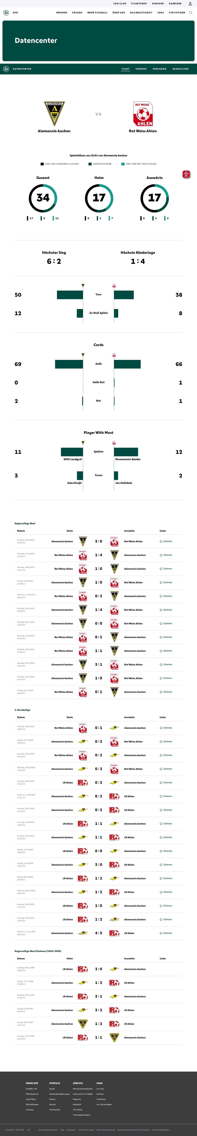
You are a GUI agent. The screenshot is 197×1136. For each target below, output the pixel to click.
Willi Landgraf (73, 459)
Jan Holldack (123, 483)
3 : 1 (98, 664)
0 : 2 (98, 596)
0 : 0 (98, 623)
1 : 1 (98, 651)
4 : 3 (98, 933)
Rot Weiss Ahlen (133, 541)
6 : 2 (98, 796)
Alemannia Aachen (62, 541)
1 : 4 (98, 555)
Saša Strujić (74, 483)
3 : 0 (98, 541)
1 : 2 (98, 878)
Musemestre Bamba (127, 459)
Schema (167, 541)
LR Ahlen (68, 782)
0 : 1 (98, 637)
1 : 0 (98, 569)
